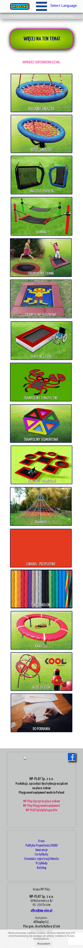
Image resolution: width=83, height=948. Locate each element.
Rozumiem (43, 943)
